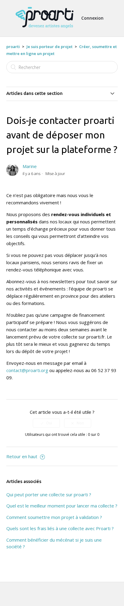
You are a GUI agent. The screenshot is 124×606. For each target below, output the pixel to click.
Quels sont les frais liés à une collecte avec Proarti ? (60, 528)
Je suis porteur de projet (49, 46)
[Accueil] (44, 31)
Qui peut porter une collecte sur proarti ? (48, 494)
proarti (13, 46)
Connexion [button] (92, 18)
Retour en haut (22, 456)
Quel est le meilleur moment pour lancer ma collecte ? (61, 506)
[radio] (46, 423)
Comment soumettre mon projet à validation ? (54, 517)
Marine (30, 166)
